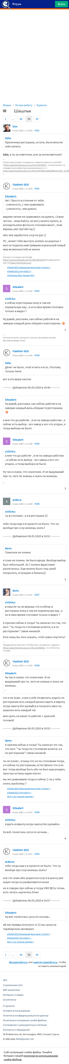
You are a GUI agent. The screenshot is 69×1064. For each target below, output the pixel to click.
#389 (37, 812)
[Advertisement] (34, 18)
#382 (37, 188)
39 (29, 119)
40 (37, 119)
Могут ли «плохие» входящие (21, 796)
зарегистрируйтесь (45, 962)
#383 (37, 291)
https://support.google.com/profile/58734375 (24, 259)
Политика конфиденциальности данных (25, 1015)
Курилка (42, 105)
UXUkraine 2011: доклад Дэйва (21, 275)
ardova (17, 500)
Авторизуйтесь (18, 962)
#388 (37, 665)
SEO (5, 980)
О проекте (9, 1006)
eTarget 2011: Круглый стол (20, 271)
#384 (37, 355)
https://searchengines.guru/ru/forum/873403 (25, 165)
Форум (7, 105)
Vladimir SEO (21, 184)
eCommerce (9, 999)
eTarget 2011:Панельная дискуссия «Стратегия (29, 267)
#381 (37, 130)
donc (16, 590)
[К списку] (10, 111)
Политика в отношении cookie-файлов (25, 1020)
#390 (37, 854)
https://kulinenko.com (20, 262)
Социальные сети (13, 985)
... (13, 119)
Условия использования (16, 1010)
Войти (61, 4)
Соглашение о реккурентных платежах (25, 1025)
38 (21, 119)
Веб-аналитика (11, 990)
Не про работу (23, 105)
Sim (15, 126)
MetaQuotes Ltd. (25, 1039)
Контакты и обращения (16, 1029)
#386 (37, 503)
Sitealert (18, 287)
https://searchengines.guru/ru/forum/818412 (24, 647)
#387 (37, 594)
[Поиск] (51, 5)
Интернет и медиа (13, 994)
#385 (37, 443)
